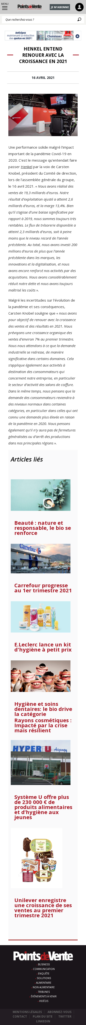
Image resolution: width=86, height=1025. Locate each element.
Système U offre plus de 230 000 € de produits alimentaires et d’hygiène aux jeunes (43, 807)
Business (44, 964)
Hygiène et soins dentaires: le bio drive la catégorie (43, 708)
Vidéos (43, 1001)
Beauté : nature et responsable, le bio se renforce (42, 527)
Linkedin (43, 1021)
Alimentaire (43, 982)
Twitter (64, 1016)
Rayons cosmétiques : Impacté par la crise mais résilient (43, 725)
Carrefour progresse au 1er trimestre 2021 (43, 588)
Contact (20, 1016)
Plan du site (43, 1016)
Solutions (44, 978)
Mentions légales (27, 1012)
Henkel (26, 166)
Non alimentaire (44, 987)
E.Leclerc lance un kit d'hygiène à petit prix (43, 647)
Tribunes (44, 991)
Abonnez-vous (59, 1012)
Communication (44, 969)
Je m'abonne (60, 7)
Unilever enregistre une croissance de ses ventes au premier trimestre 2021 (43, 908)
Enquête (43, 973)
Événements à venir (44, 996)
